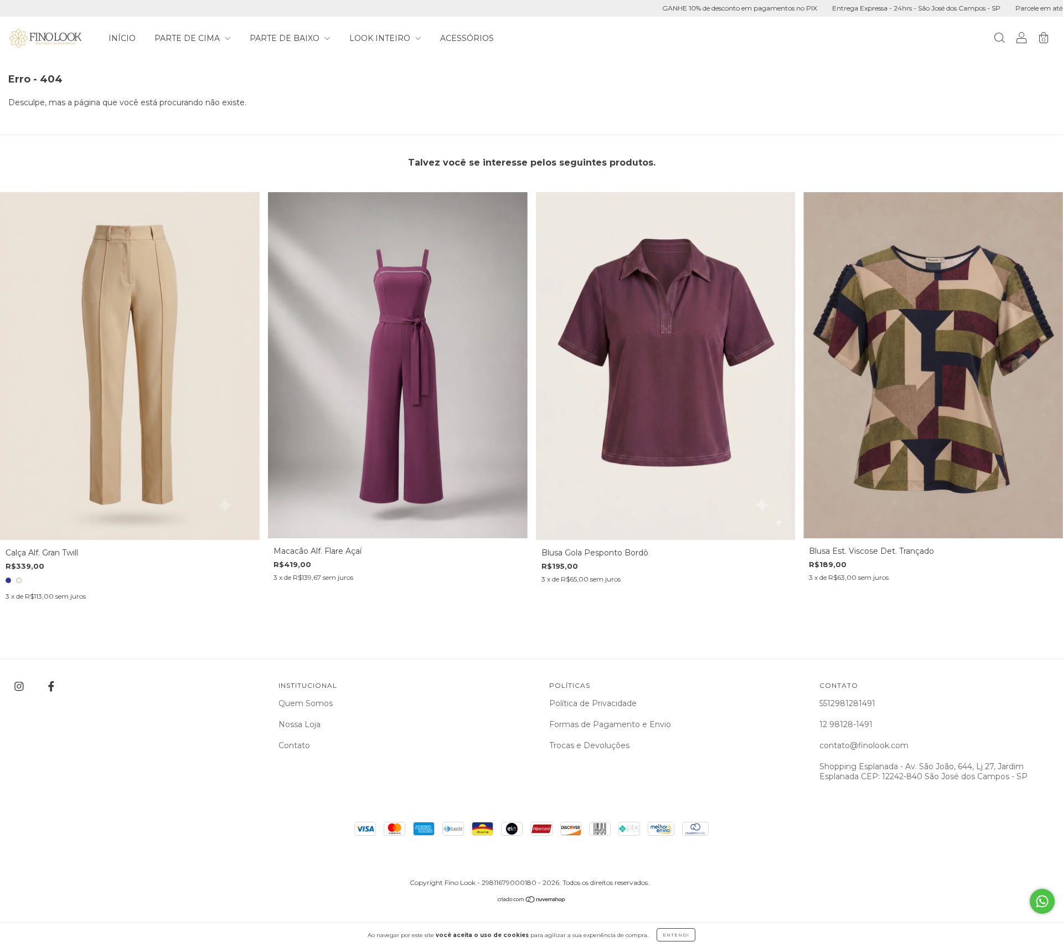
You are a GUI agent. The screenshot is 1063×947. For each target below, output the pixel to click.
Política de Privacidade (593, 703)
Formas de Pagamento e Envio (610, 724)
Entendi (676, 935)
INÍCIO (122, 38)
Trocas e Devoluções (589, 745)
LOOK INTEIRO (380, 38)
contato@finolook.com (864, 745)
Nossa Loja (299, 724)
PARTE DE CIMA (188, 38)
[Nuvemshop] (531, 900)
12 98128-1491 (846, 724)
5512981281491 (847, 703)
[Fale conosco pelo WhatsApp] (1042, 901)
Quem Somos (305, 703)
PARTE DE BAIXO (286, 38)
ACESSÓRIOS (467, 38)
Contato (294, 745)
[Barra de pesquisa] (999, 39)
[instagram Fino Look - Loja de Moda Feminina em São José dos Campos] (20, 687)
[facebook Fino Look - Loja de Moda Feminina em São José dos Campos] (51, 687)
